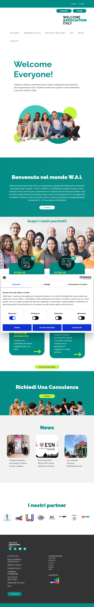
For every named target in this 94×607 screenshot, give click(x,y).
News (81, 33)
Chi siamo (47, 207)
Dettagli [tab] (47, 284)
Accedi (79, 11)
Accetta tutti (77, 327)
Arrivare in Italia (32, 33)
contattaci (47, 396)
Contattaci (14, 594)
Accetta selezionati (47, 327)
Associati (64, 11)
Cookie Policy (14, 568)
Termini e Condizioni (12, 573)
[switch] (35, 318)
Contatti (14, 41)
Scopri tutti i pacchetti (47, 367)
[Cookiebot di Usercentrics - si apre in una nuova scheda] (81, 277)
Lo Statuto (13, 556)
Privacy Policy (14, 565)
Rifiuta (17, 327)
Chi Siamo (14, 33)
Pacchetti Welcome (55, 33)
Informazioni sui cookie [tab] (77, 284)
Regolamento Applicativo (14, 560)
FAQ (71, 33)
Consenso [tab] (16, 284)
